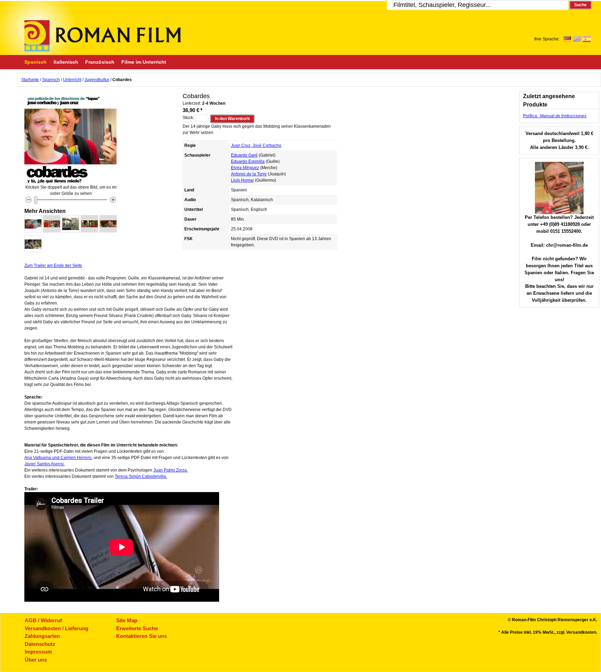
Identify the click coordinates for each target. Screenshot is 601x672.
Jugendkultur (97, 79)
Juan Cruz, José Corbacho (256, 145)
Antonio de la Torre (249, 174)
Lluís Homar (242, 180)
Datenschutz (40, 644)
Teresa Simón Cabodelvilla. (141, 476)
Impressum (38, 652)
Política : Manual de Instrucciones (554, 115)
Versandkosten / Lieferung (56, 628)
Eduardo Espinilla (248, 161)
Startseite (30, 79)
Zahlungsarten (42, 636)
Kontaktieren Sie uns (141, 636)
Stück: (188, 117)
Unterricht (72, 79)
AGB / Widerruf (43, 620)
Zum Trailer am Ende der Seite (53, 265)
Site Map (126, 620)
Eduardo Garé (244, 155)
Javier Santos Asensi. (44, 463)
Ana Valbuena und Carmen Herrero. (58, 457)
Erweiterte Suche (137, 628)
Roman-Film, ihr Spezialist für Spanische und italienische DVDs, (102, 36)
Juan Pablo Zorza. (170, 470)
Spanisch (51, 79)
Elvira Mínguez (245, 167)
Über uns (36, 660)
